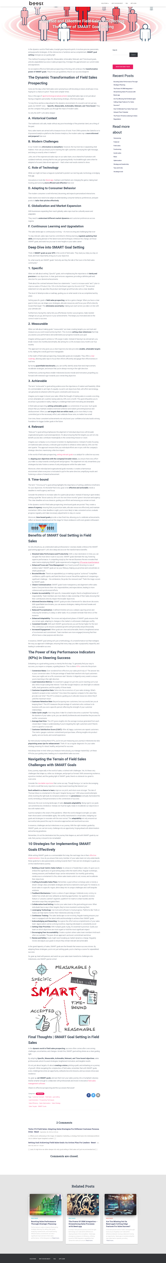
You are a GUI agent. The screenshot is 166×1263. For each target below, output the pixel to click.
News (115, 156)
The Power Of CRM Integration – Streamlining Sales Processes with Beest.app (125, 92)
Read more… (56, 1238)
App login (133, 3)
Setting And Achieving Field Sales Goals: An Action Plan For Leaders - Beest (62, 1142)
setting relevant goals (65, 455)
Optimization (118, 160)
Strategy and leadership (121, 164)
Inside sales (117, 153)
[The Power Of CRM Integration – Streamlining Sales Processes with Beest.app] (83, 1204)
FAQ (127, 3)
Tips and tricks (118, 168)
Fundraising (117, 149)
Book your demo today (123, 66)
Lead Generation (34, 1100)
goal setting (56, 1097)
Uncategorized (118, 171)
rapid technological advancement (54, 96)
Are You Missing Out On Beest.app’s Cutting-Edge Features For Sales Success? (125, 102)
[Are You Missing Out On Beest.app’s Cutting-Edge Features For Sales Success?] (120, 1204)
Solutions (104, 3)
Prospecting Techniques (46, 1100)
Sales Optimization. (45, 1103)
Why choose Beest (117, 3)
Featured (116, 142)
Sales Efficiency (33, 1103)
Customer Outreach (38, 1097)
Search (115, 50)
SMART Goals (42, 1106)
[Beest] (36, 3)
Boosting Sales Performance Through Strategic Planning (43, 1222)
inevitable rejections (45, 783)
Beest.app (49, 180)
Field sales (40, 1093)
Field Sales (48, 1097)
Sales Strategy (56, 1103)
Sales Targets (33, 1106)
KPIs (78, 666)
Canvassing (117, 138)
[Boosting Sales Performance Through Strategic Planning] (45, 1204)
